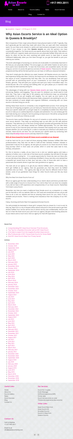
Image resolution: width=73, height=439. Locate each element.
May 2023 (11, 301)
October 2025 (12, 246)
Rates (47, 10)
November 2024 (13, 266)
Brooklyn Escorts (43, 411)
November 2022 (13, 311)
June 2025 (11, 254)
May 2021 (11, 343)
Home (10, 10)
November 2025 (13, 244)
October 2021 (12, 335)
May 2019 (11, 372)
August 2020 (12, 360)
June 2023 (11, 299)
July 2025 (11, 252)
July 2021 (11, 339)
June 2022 (11, 321)
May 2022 (11, 323)
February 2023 (13, 307)
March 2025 (12, 260)
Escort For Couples (44, 390)
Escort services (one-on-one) (47, 398)
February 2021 (13, 350)
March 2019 (12, 374)
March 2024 (12, 280)
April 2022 (11, 325)
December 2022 (13, 309)
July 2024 (11, 272)
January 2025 (12, 264)
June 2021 (11, 342)
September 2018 (13, 380)
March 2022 (12, 327)
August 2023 (12, 295)
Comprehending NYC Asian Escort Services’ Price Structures (28, 228)
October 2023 (12, 291)
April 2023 (11, 303)
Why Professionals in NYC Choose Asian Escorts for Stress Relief (29, 234)
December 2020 (13, 354)
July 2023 (11, 297)
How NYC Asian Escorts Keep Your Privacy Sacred (24, 236)
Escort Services (60, 10)
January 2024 (12, 285)
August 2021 (12, 337)
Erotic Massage (43, 392)
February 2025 (13, 262)
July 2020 (11, 362)
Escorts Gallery (35, 10)
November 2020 (13, 356)
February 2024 (13, 282)
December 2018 (13, 376)
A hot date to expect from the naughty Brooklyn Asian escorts (28, 232)
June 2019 (11, 370)
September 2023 (13, 293)
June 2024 (11, 274)
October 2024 (12, 268)
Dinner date (42, 396)
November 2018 (13, 378)
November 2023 (13, 289)
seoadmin (11, 29)
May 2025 (11, 256)
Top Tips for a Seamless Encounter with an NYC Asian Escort (28, 230)
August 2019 (12, 368)
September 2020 (13, 358)
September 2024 (13, 270)
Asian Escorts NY (43, 409)
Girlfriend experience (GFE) (47, 394)
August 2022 (12, 317)
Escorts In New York (44, 413)
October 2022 (12, 313)
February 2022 (13, 329)
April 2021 (11, 346)
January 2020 (12, 366)
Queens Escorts (43, 415)
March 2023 (12, 305)
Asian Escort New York (45, 407)
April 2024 (11, 278)
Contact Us (41, 14)
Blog (30, 14)
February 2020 (13, 364)
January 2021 (12, 352)
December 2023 (13, 287)
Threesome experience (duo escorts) (50, 400)
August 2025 (12, 250)
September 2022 (13, 315)
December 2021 (13, 331)
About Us (21, 10)
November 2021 (13, 333)
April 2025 (11, 258)
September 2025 (13, 248)
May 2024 (11, 276)
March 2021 (12, 348)
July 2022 (11, 319)
